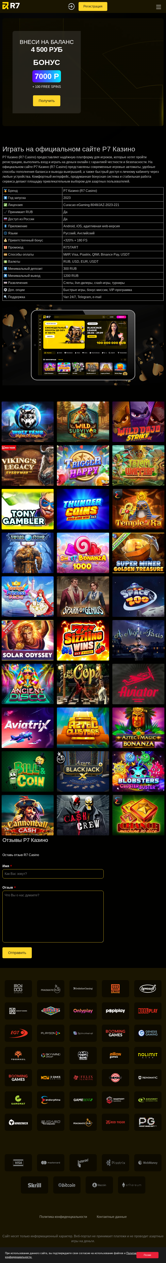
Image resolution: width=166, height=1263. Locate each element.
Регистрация (92, 6)
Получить (47, 101)
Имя (5, 866)
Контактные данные (112, 1216)
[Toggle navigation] (158, 6)
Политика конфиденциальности (63, 1216)
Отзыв (7, 887)
